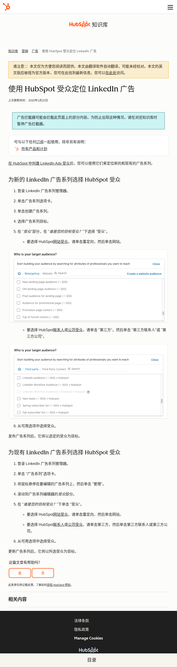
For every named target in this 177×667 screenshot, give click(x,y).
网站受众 (60, 242)
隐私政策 (81, 629)
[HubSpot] (6, 6)
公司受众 (75, 330)
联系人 (58, 330)
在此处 (110, 73)
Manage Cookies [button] (88, 638)
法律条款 (81, 620)
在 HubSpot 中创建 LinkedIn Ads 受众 (39, 163)
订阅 (40, 142)
